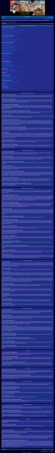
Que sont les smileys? (5, 55)
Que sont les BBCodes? (5, 54)
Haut (2, 97)
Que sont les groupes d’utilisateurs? (7, 63)
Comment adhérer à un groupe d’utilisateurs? (8, 64)
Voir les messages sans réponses (5, 22)
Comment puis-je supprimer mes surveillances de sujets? (10, 82)
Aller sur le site (27, 16)
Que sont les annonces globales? (6, 57)
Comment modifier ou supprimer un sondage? (8, 46)
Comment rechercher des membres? (7, 78)
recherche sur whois (8, 442)
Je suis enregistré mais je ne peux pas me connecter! (9, 31)
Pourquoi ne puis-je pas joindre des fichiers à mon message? (11, 48)
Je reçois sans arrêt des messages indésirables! (9, 70)
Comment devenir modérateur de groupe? (8, 65)
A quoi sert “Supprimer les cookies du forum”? (8, 34)
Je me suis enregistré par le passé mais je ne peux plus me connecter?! (12, 32)
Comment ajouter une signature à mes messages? (9, 44)
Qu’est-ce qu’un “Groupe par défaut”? (7, 66)
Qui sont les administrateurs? (6, 62)
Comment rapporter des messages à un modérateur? (9, 49)
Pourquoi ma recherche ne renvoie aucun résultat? (9, 76)
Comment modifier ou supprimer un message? (8, 43)
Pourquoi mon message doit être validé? (7, 51)
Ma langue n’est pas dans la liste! (6, 38)
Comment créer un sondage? (6, 45)
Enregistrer (47, 20)
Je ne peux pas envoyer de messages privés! (8, 69)
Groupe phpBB (32, 431)
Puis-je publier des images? (6, 56)
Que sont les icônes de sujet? (6, 60)
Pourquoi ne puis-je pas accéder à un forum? (8, 47)
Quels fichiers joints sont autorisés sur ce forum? (9, 84)
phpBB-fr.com (29, 452)
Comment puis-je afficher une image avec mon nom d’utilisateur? (11, 39)
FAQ (48, 17)
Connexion (3, 17)
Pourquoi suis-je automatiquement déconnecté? (9, 29)
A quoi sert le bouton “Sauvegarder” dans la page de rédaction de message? (13, 50)
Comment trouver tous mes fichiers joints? (8, 85)
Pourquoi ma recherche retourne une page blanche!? (9, 77)
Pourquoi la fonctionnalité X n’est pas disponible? (9, 88)
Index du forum (4, 23)
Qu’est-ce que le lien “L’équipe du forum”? (8, 67)
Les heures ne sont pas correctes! (6, 37)
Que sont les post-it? (5, 58)
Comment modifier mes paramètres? (7, 36)
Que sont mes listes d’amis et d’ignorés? (7, 73)
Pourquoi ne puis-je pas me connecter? (7, 27)
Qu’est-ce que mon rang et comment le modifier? (9, 40)
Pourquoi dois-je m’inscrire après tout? (7, 28)
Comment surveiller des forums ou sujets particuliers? (9, 81)
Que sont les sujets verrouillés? (6, 59)
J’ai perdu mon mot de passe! (6, 30)
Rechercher (51, 17)
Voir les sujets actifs (13, 22)
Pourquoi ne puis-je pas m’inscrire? (7, 33)
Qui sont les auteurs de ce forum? (6, 87)
